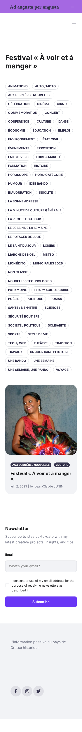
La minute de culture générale (34, 210)
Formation (17, 166)
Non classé (18, 272)
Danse (63, 121)
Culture (44, 121)
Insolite (46, 192)
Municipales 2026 (48, 263)
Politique (35, 299)
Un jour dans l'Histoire (49, 352)
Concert (52, 112)
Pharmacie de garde (51, 290)
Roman (56, 299)
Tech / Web (17, 343)
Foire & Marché (49, 157)
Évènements (18, 148)
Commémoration (22, 112)
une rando (17, 360)
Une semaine (43, 360)
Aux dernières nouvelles (29, 95)
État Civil (50, 139)
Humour (15, 183)
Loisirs (49, 245)
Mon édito (17, 263)
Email (9, 554)
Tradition (63, 343)
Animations (18, 86)
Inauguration (19, 192)
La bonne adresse (23, 201)
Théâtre (41, 343)
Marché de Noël (21, 254)
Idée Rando (38, 183)
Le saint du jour (22, 245)
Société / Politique (24, 325)
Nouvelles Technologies (30, 281)
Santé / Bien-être (22, 307)
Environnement (21, 139)
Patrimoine (17, 290)
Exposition (46, 148)
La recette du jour (24, 219)
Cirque (63, 104)
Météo (48, 254)
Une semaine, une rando (28, 369)
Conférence (18, 121)
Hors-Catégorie (49, 175)
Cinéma (43, 104)
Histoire (41, 166)
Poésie (13, 299)
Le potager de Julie (24, 237)
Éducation (42, 130)
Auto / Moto (45, 86)
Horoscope (18, 175)
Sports (14, 334)
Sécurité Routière (23, 316)
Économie (16, 130)
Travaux (15, 352)
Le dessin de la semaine (28, 228)
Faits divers (18, 157)
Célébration (19, 104)
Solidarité (57, 325)
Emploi (64, 130)
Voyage (62, 369)
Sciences (52, 307)
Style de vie (38, 334)
